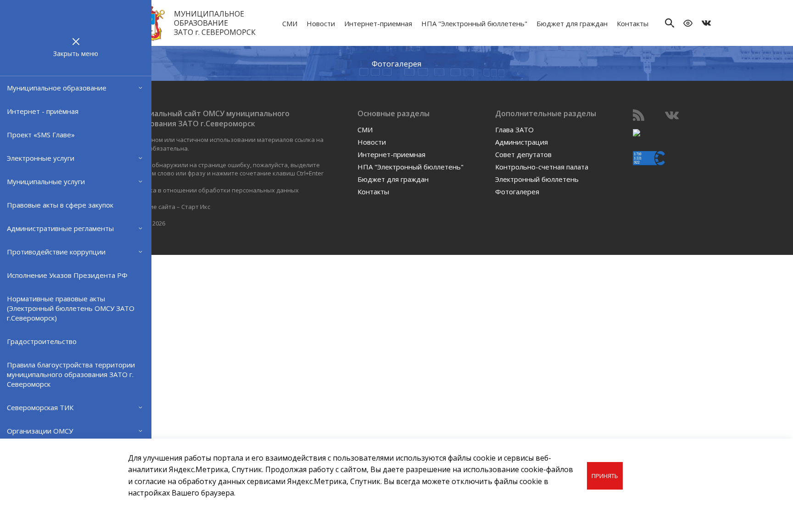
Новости (321, 23)
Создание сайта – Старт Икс (169, 207)
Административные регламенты (60, 228)
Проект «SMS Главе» (41, 134)
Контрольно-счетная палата (541, 166)
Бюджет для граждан (572, 23)
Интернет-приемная (378, 23)
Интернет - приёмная (42, 111)
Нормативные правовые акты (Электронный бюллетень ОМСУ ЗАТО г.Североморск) (70, 308)
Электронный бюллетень (537, 179)
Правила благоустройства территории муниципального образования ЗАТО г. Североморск (71, 374)
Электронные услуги (40, 158)
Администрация (521, 142)
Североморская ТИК (40, 407)
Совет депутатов (523, 154)
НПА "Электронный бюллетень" (474, 23)
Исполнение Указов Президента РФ (67, 275)
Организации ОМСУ (40, 430)
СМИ (289, 23)
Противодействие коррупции (56, 251)
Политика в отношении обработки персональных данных (213, 190)
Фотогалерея (397, 63)
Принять (605, 476)
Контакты (632, 23)
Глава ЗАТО (514, 129)
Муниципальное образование (56, 87)
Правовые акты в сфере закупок (60, 204)
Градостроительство (42, 341)
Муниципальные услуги (46, 181)
